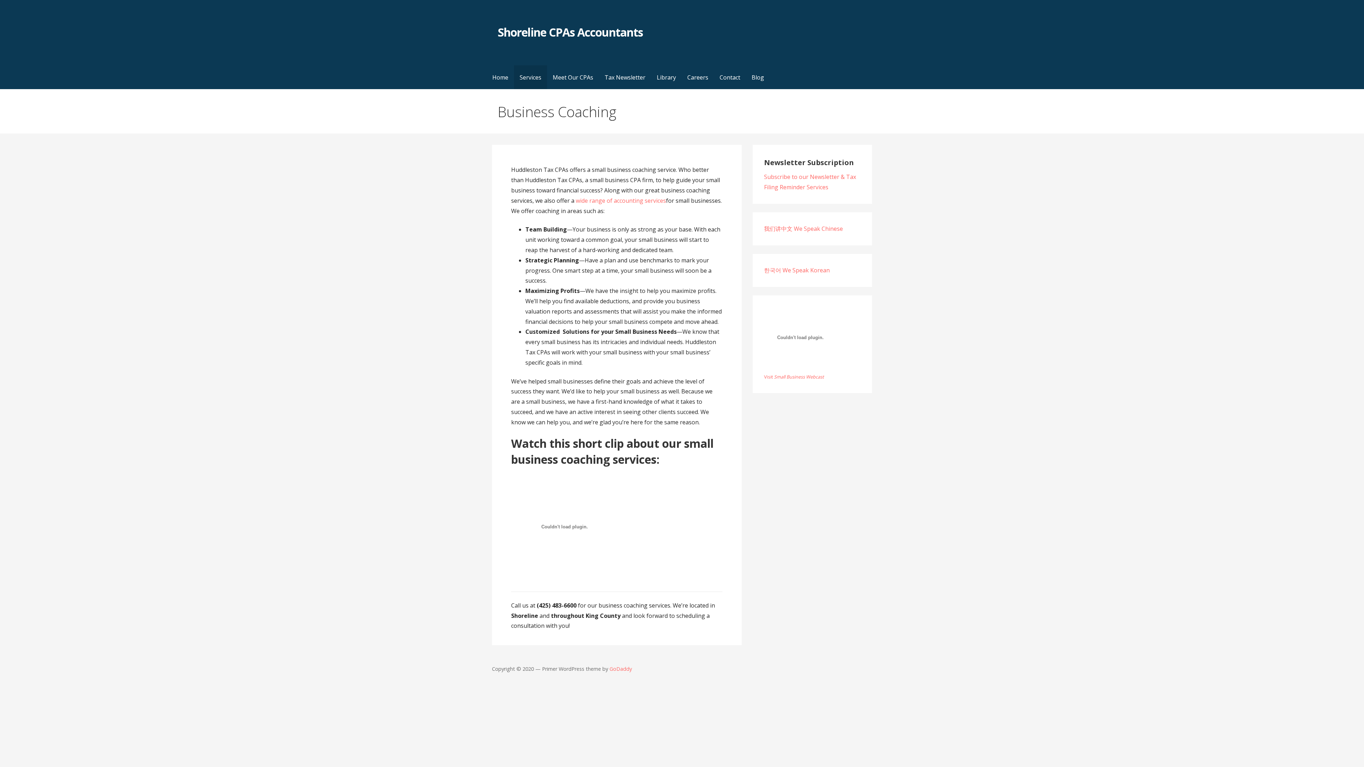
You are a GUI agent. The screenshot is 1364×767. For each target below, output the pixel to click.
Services (530, 77)
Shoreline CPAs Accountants (570, 32)
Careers (697, 77)
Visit (794, 377)
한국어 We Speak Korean (797, 270)
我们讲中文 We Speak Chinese (803, 229)
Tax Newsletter (625, 77)
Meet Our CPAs (573, 77)
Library (666, 77)
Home (500, 77)
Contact (730, 77)
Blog (758, 77)
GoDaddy (621, 668)
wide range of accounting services (621, 201)
